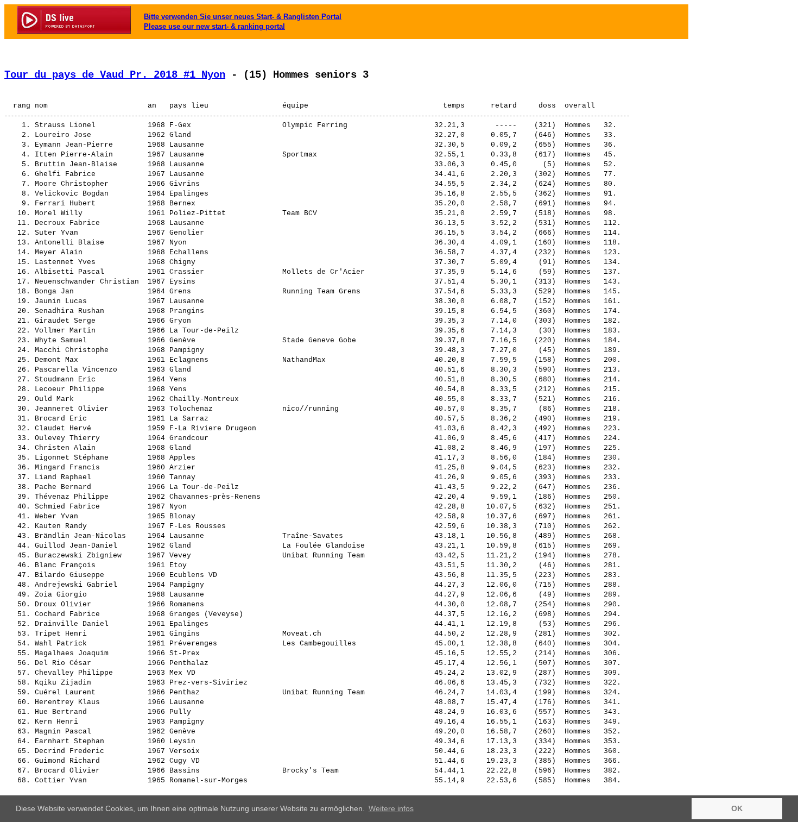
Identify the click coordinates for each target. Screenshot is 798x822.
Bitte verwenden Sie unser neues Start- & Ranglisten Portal (242, 16)
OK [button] (737, 808)
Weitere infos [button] (391, 808)
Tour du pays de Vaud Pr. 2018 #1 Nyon (114, 75)
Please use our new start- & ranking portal (214, 26)
